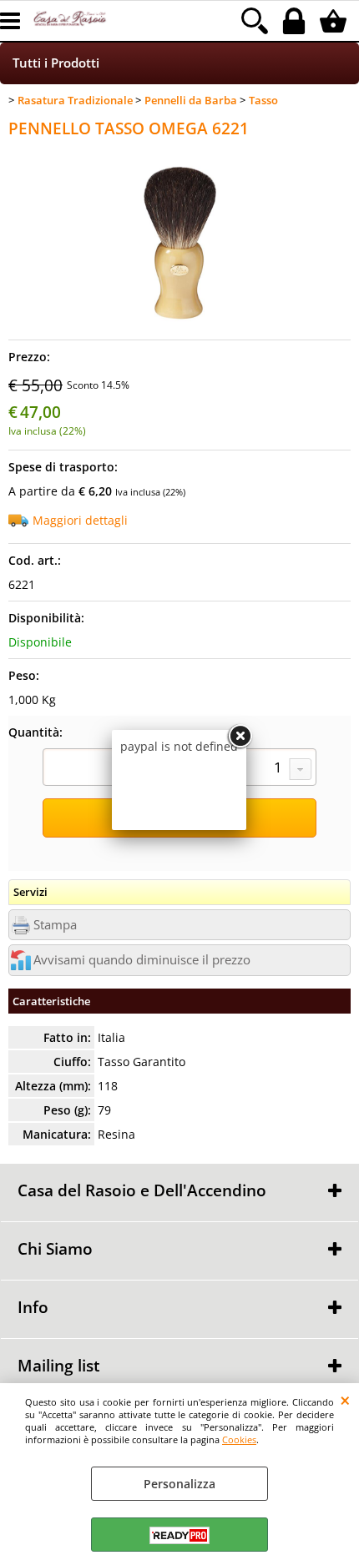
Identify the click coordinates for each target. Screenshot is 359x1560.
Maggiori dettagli (80, 520)
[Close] (240, 737)
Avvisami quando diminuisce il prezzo (141, 960)
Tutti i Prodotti (56, 63)
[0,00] (335, 21)
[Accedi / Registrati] (296, 21)
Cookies (239, 1439)
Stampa (55, 924)
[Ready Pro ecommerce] (179, 1535)
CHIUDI (345, 1399)
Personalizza (179, 1484)
